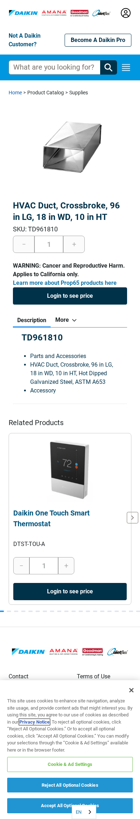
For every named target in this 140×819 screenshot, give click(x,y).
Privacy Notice (34, 722)
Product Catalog (45, 92)
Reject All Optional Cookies (70, 785)
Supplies (78, 92)
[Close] (131, 690)
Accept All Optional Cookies (70, 805)
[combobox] (84, 812)
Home (15, 92)
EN (78, 812)
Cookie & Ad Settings (70, 764)
